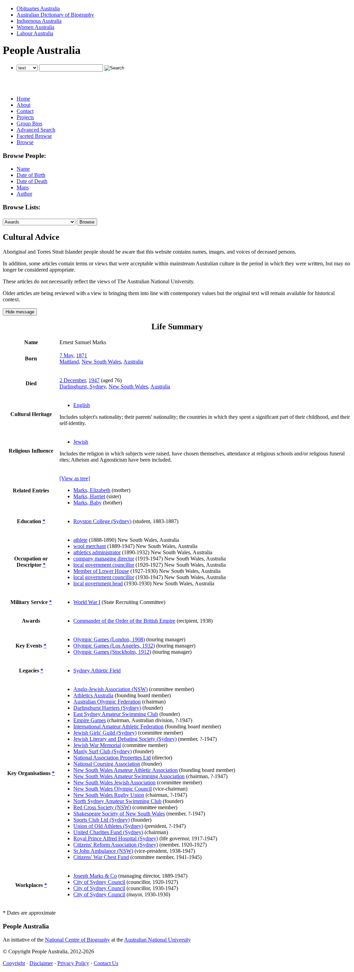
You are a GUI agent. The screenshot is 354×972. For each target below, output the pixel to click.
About (23, 105)
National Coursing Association (106, 764)
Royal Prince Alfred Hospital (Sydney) (115, 838)
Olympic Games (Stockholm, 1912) (112, 652)
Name (23, 169)
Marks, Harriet (89, 496)
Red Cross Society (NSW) (102, 807)
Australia (133, 362)
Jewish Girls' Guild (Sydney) (105, 733)
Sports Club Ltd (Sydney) (101, 820)
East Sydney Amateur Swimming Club (115, 714)
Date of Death (32, 181)
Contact (25, 111)
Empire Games (89, 720)
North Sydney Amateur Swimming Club (117, 801)
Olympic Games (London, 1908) (109, 639)
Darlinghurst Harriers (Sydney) (107, 708)
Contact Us (106, 963)
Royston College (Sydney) (102, 521)
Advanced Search (36, 130)
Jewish (80, 442)
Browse (25, 142)
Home (23, 99)
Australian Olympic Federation (107, 702)
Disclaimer (41, 963)
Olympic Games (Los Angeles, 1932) (114, 646)
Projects (25, 117)
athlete (80, 540)
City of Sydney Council (99, 882)
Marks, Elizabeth (91, 490)
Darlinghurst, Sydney (82, 386)
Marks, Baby (87, 503)
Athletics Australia (93, 695)
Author (24, 194)
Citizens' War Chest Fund (101, 857)
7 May (66, 355)
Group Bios (29, 123)
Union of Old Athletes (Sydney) (108, 826)
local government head (98, 583)
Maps (23, 187)
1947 (94, 380)
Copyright (14, 963)
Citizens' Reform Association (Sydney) (115, 845)
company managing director (103, 559)
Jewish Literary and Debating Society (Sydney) (125, 739)
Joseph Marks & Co (95, 876)
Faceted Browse (34, 136)
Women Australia (35, 27)
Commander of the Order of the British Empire (124, 621)
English (81, 405)
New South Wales (101, 362)
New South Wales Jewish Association (114, 782)
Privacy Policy (73, 963)
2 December (72, 380)
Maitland (69, 362)
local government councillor (103, 565)
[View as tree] (74, 478)
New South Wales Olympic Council (112, 789)
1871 (81, 355)
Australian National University (157, 940)
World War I (86, 602)
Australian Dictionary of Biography (55, 15)
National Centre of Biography (77, 940)
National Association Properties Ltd (112, 758)
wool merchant (89, 546)
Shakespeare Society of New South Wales (119, 814)
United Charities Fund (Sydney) (108, 832)
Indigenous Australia (39, 21)
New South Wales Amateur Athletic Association (125, 770)
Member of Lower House (101, 571)
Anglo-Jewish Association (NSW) (110, 689)
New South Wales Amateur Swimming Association (129, 776)
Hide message (20, 311)
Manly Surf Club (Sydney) (102, 751)
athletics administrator (97, 552)
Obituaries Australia (38, 8)
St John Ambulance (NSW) (103, 851)
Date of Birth (31, 175)
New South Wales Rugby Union (108, 795)
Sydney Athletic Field (97, 670)
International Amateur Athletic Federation (118, 726)
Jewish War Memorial (97, 745)
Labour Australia (35, 33)
